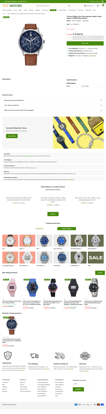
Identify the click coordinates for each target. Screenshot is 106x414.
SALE (56, 395)
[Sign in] (98, 5)
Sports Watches (42, 395)
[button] (71, 36)
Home (4, 13)
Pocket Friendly (72, 10)
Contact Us (5, 382)
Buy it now (85, 43)
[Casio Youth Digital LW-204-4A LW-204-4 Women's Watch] (12, 287)
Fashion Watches (42, 391)
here (49, 156)
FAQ (3, 384)
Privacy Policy (23, 389)
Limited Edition (59, 391)
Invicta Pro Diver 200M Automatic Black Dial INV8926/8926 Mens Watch (93, 302)
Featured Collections (43, 379)
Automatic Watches (43, 382)
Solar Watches (41, 393)
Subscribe (78, 389)
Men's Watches (59, 382)
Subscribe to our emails (79, 380)
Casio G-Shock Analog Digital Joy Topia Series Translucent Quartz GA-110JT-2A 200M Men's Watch (32, 302)
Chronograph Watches (44, 384)
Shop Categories (59, 379)
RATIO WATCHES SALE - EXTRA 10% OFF (15, 1)
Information (23, 379)
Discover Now (12, 136)
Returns (4, 389)
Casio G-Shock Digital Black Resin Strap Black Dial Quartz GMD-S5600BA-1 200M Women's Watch (73, 302)
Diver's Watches (42, 387)
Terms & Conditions (25, 391)
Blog (94, 10)
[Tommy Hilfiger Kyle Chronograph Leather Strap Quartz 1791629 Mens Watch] (12, 325)
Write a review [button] (66, 228)
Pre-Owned (58, 393)
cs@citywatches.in (28, 156)
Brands (15, 10)
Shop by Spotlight (7, 10)
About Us (22, 382)
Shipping (4, 387)
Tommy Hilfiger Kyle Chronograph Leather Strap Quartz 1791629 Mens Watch (11, 340)
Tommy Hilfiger (76, 20)
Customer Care (6, 379)
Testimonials (88, 10)
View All (53, 214)
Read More (71, 179)
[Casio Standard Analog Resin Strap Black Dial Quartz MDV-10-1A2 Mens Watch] (53, 287)
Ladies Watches (59, 384)
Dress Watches (42, 389)
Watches (31, 10)
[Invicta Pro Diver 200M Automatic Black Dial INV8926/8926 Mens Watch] (94, 287)
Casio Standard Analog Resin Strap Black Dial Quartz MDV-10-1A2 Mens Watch (52, 302)
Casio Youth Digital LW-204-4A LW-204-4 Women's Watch (12, 301)
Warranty (4, 391)
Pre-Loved (80, 10)
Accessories (45, 10)
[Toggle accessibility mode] (102, 1)
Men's (20, 10)
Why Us (22, 384)
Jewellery (37, 10)
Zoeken (69, 6)
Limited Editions (62, 10)
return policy (33, 167)
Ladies (25, 10)
